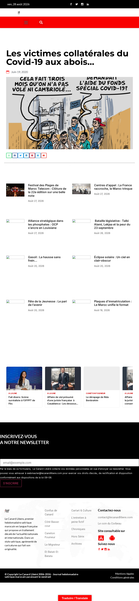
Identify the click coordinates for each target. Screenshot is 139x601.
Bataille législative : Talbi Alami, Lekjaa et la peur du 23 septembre (112, 224)
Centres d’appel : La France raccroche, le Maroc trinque (113, 186)
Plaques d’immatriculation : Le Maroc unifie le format (113, 303)
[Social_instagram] (82, 4)
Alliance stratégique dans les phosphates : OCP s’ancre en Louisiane (45, 224)
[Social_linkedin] (87, 4)
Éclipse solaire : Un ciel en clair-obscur (112, 258)
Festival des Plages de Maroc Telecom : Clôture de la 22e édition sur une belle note (47, 190)
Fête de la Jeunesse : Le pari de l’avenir (47, 303)
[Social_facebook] (71, 4)
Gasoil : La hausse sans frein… (44, 258)
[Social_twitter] (76, 4)
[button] (26, 22)
